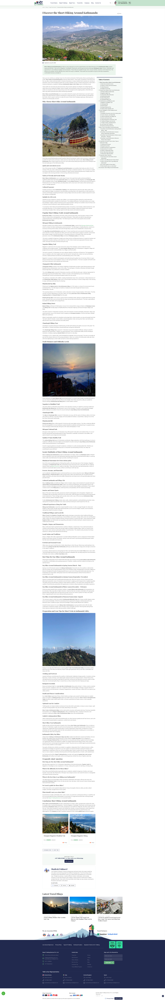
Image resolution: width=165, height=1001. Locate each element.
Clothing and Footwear (106, 144)
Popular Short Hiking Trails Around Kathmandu (109, 90)
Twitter (64, 885)
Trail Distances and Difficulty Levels (107, 101)
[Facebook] (43, 995)
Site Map (89, 964)
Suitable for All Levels (105, 88)
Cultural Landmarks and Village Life (108, 116)
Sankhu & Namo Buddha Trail (107, 108)
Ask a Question (69, 861)
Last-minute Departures (47, 944)
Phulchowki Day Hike (105, 96)
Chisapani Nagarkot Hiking (79, 836)
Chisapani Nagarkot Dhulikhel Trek (54, 836)
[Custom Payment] (77, 996)
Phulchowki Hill (104, 105)
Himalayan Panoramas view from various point (111, 113)
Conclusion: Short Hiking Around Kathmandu (109, 167)
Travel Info (74, 955)
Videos (88, 957)
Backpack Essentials (105, 145)
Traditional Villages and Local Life (108, 121)
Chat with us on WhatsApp (75, 858)
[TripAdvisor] (102, 934)
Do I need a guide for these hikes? (108, 164)
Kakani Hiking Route (105, 97)
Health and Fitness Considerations (108, 147)
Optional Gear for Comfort (106, 149)
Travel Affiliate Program (77, 966)
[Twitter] (46, 995)
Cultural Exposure (105, 87)
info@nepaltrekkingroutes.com (51, 957)
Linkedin (72, 885)
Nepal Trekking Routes (54, 798)
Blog (92, 3)
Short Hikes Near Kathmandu (107, 152)
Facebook (56, 885)
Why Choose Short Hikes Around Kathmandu (110, 82)
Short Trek (56, 850)
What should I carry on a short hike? (108, 166)
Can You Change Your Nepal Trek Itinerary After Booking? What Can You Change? (81, 919)
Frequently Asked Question (105, 155)
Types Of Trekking (67, 944)
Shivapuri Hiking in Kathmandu (107, 91)
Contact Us (98, 3)
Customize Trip (75, 964)
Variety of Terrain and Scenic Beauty (108, 85)
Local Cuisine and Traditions (107, 124)
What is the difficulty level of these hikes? (110, 159)
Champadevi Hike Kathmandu (107, 94)
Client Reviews (75, 957)
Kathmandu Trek (47, 850)
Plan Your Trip (75, 962)
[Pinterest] (56, 995)
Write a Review (75, 959)
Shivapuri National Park (87, 225)
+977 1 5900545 (48, 961)
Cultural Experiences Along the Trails (109, 119)
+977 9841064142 (122, 3)
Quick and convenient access (107, 84)
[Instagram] (49, 995)
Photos (88, 955)
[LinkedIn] (51, 995)
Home (43, 7)
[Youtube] (54, 995)
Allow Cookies (118, 998)
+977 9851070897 (60, 858)
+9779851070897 (48, 980)
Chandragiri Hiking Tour (106, 99)
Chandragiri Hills (104, 104)
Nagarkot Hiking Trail (105, 93)
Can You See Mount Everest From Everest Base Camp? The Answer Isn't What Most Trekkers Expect (109, 919)
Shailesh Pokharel (59, 869)
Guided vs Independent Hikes (107, 150)
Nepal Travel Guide (52, 7)
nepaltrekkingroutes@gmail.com (51, 958)
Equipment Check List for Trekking (92, 944)
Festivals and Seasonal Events (107, 125)
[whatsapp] (115, 3)
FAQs (88, 962)
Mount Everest (55, 466)
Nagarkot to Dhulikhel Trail (106, 102)
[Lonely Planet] (112, 934)
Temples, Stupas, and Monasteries (108, 122)
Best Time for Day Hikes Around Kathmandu (109, 127)
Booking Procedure (78, 944)
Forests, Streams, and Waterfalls (108, 114)
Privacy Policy (58, 944)
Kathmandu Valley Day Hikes (107, 153)
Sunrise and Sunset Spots (106, 118)
